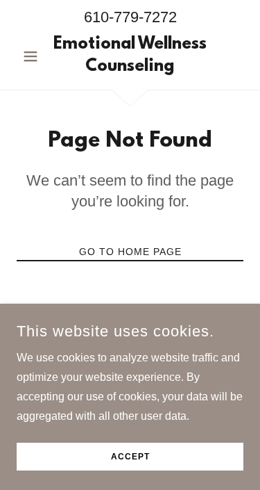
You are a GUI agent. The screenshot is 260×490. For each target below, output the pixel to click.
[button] (34, 56)
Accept (130, 457)
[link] (130, 56)
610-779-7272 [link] (130, 17)
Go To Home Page (130, 251)
